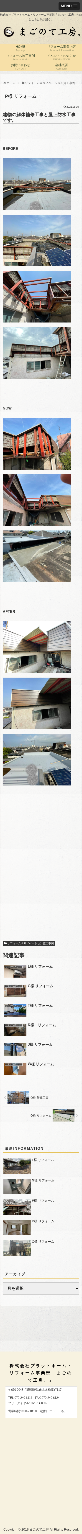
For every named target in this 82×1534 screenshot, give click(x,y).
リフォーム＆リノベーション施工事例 (30, 943)
